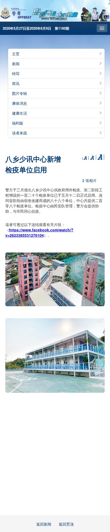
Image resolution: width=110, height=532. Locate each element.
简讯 (15, 83)
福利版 (17, 123)
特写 (15, 73)
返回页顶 (66, 524)
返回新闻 (43, 524)
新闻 (15, 63)
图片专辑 (19, 93)
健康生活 (19, 113)
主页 (15, 53)
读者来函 (19, 132)
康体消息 (19, 103)
